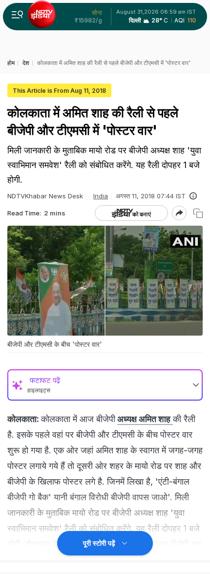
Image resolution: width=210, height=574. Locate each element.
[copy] (198, 213)
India (100, 196)
